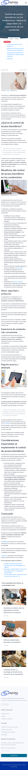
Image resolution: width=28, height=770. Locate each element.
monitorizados (19, 268)
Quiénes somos (5, 714)
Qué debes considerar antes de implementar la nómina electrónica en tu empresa (14, 610)
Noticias (3, 716)
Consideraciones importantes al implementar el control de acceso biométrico (15, 54)
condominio (7, 423)
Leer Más (6, 615)
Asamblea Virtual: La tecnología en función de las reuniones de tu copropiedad (13, 672)
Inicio (11, 39)
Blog (16, 39)
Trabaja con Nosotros (6, 719)
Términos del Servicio (6, 729)
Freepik (8, 90)
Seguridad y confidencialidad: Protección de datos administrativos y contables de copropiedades (15, 571)
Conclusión (10, 59)
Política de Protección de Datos (9, 727)
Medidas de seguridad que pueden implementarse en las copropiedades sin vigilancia (14, 565)
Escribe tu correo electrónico (9, 748)
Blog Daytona (4, 70)
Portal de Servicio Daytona (8, 732)
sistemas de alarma (18, 282)
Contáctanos (4, 555)
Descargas (4, 734)
